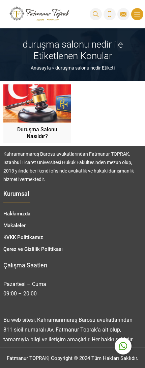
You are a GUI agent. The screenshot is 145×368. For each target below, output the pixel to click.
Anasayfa (41, 67)
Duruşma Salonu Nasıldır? (37, 132)
